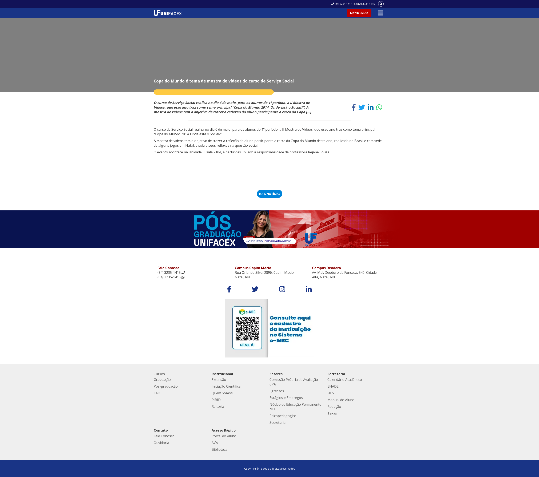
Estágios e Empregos (286, 397)
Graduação (162, 379)
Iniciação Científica (226, 386)
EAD (157, 393)
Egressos (277, 391)
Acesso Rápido (224, 430)
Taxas (332, 413)
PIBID (216, 399)
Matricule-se (359, 13)
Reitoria (218, 406)
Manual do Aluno (340, 399)
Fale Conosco (164, 436)
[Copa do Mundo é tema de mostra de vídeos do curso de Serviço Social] (354, 107)
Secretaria (278, 422)
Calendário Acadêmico (344, 379)
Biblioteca (219, 449)
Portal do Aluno (224, 436)
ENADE (333, 386)
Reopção (334, 406)
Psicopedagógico (283, 415)
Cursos (159, 374)
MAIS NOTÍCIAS (269, 194)
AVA (215, 442)
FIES (330, 393)
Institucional (222, 374)
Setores (276, 374)
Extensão (219, 379)
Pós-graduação (166, 386)
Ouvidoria (161, 442)
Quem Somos (222, 393)
